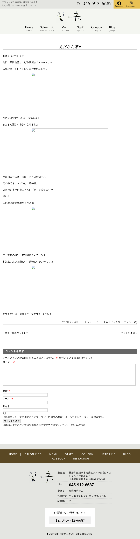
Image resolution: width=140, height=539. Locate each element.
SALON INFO (33, 454)
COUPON (87, 454)
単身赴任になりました (17, 333)
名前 (7, 391)
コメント (9, 362)
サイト (6, 406)
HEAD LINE (108, 454)
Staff (80, 28)
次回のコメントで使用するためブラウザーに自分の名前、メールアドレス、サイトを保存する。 (54, 417)
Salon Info (47, 28)
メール (8, 398)
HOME (13, 454)
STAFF (69, 454)
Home (29, 28)
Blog (112, 28)
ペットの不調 (128, 333)
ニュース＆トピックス (108, 322)
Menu (65, 28)
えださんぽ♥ (70, 47)
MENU (53, 454)
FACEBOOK (58, 458)
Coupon (96, 28)
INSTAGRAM (81, 458)
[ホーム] (70, 22)
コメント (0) (130, 322)
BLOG (127, 454)
